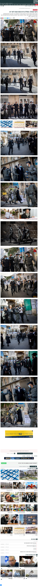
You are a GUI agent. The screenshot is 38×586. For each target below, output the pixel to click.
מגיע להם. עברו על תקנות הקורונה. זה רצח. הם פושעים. (28, 551)
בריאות (17, 4)
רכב (12, 4)
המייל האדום (3, 3)
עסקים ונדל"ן (6, 4)
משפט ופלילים (24, 4)
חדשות (36, 4)
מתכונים (3, 4)
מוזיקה (20, 4)
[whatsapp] (5, 18)
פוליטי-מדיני (28, 4)
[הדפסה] (4, 18)
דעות (14, 4)
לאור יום (35, 548)
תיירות (10, 4)
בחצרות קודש (33, 4)
